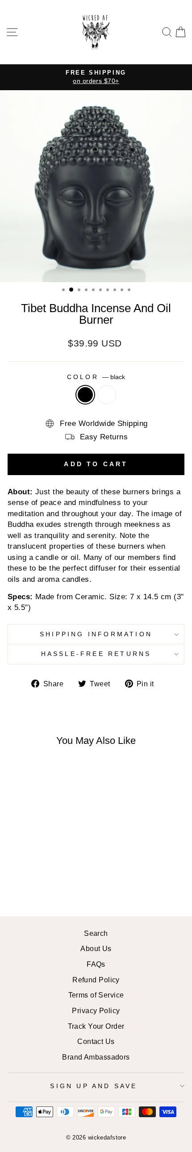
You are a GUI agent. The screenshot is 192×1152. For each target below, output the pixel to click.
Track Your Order (96, 1026)
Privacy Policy (96, 1010)
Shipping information (96, 634)
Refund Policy (96, 980)
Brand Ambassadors (95, 1057)
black (85, 395)
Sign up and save (93, 1085)
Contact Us (95, 1041)
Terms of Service (96, 995)
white (107, 395)
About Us (96, 948)
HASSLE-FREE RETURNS (96, 653)
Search (96, 933)
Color (96, 376)
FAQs (96, 964)
